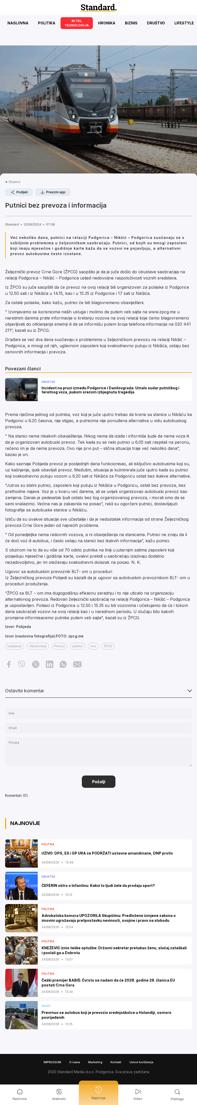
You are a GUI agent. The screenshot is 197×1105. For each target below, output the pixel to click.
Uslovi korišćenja (141, 1062)
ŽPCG (108, 646)
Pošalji (98, 781)
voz (93, 646)
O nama (74, 1062)
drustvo (15, 182)
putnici (78, 646)
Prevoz (59, 646)
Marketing (95, 1062)
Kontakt (116, 1062)
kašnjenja (14, 646)
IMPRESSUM (52, 1062)
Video (137, 1099)
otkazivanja (37, 646)
